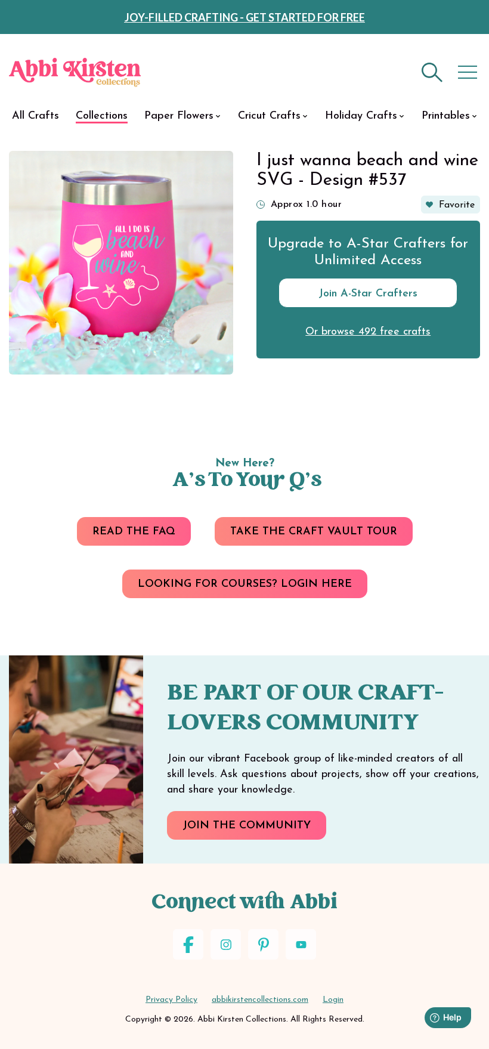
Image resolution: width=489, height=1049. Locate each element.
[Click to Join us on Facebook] (188, 944)
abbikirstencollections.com (260, 999)
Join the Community (246, 826)
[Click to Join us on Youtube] (301, 944)
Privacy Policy (171, 999)
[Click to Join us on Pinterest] (263, 944)
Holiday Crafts (361, 116)
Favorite (457, 205)
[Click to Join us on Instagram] (226, 944)
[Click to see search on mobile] (432, 72)
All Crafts (35, 116)
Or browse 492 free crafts (368, 332)
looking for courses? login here (245, 584)
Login (333, 999)
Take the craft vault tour (313, 532)
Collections (102, 116)
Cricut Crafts (269, 116)
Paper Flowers (178, 116)
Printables (446, 116)
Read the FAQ (133, 532)
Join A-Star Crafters (367, 294)
